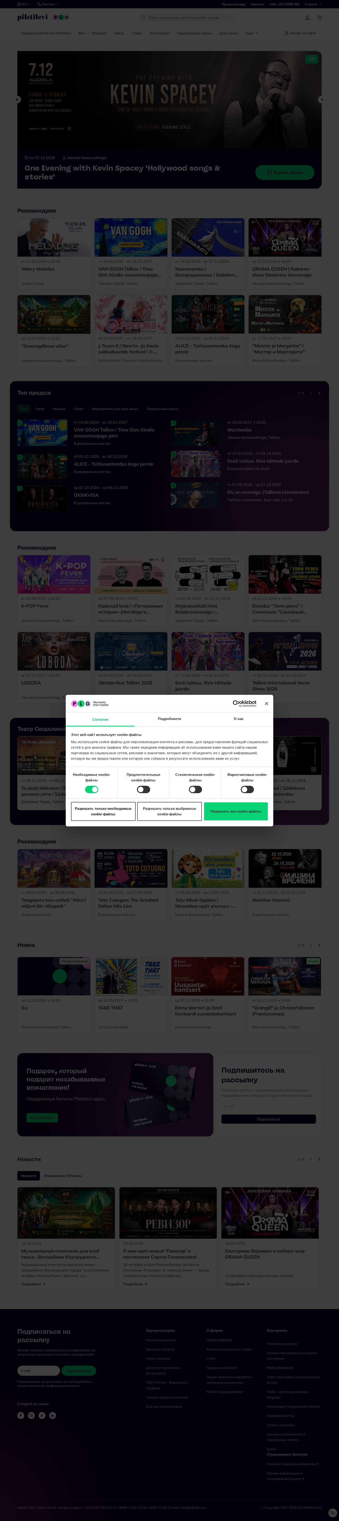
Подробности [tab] (169, 719)
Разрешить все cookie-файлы (236, 811)
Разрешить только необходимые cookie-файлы (103, 811)
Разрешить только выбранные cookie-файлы (169, 811)
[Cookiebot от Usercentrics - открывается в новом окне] (236, 703)
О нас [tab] (239, 719)
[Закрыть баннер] (266, 703)
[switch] (143, 789)
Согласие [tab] (100, 719)
